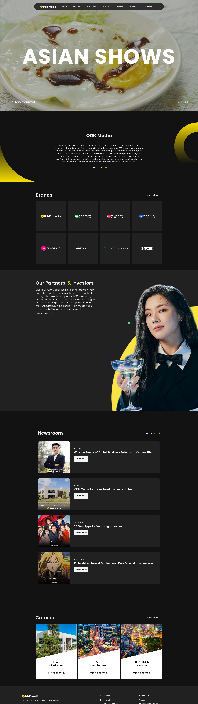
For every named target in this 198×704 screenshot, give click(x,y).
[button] (149, 6)
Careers (105, 6)
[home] (47, 6)
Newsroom (91, 6)
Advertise (133, 6)
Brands (76, 6)
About (64, 6)
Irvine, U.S (105, 700)
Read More (81, 458)
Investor (119, 6)
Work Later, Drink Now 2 (140, 323)
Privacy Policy (144, 700)
